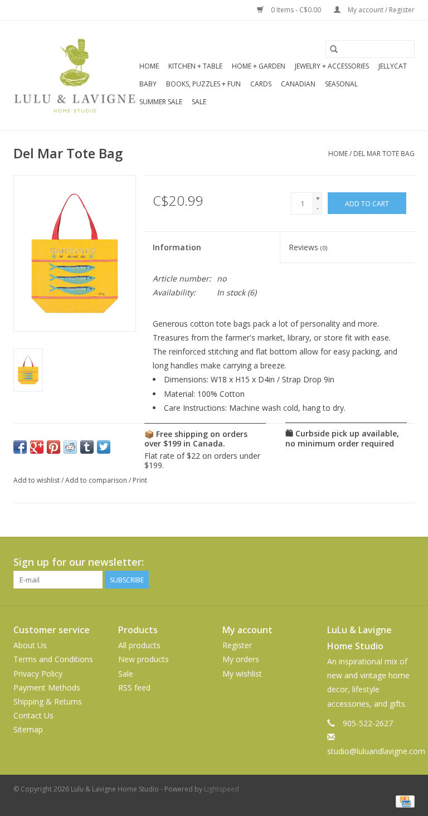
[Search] (333, 49)
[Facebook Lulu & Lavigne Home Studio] (365, 562)
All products (139, 645)
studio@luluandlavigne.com (376, 751)
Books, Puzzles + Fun (203, 84)
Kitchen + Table (195, 66)
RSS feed (134, 687)
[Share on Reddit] (70, 447)
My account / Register (380, 9)
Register (237, 645)
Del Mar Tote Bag (384, 153)
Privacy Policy (37, 673)
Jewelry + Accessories (332, 66)
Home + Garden (258, 66)
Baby (148, 84)
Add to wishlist (37, 480)
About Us (30, 645)
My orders (240, 659)
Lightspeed (221, 789)
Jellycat (392, 66)
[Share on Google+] (36, 447)
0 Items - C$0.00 (296, 9)
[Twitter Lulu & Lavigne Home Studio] (386, 562)
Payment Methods (46, 687)
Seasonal (341, 84)
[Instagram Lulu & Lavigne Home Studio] (406, 562)
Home (149, 66)
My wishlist (242, 673)
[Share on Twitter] (103, 447)
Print (140, 480)
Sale (199, 101)
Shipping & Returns (47, 701)
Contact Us (33, 715)
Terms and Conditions (53, 659)
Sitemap (28, 729)
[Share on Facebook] (20, 447)
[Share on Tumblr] (87, 447)
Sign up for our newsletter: (78, 562)
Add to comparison (97, 480)
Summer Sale (160, 101)
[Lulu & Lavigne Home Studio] (74, 75)
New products (143, 659)
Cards (260, 84)
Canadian (298, 84)
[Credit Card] (403, 800)
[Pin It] (53, 447)
